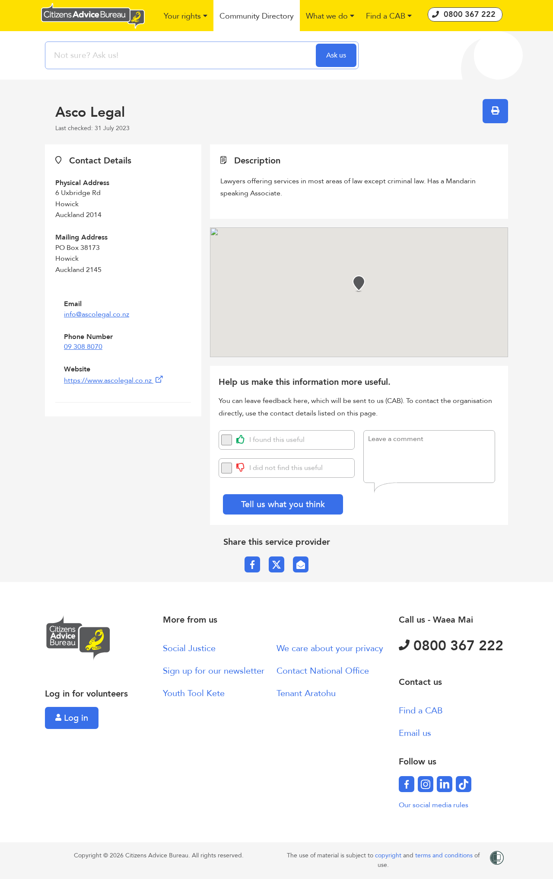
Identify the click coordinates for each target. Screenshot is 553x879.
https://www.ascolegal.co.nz (108, 380)
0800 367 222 (456, 645)
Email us (415, 733)
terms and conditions (444, 855)
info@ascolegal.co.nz (96, 314)
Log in (74, 718)
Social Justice (189, 648)
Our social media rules (433, 805)
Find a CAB (421, 710)
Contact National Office (322, 671)
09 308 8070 (83, 347)
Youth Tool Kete (194, 693)
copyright (389, 855)
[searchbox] (181, 55)
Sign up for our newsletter (213, 671)
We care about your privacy (329, 648)
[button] (186, 16)
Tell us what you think (283, 504)
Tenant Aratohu (306, 693)
